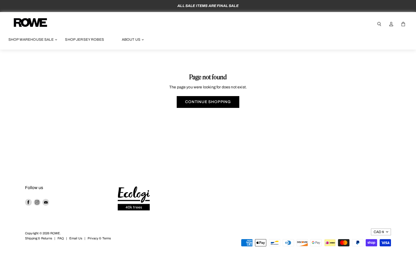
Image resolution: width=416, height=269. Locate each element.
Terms (106, 238)
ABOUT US (131, 39)
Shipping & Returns (38, 238)
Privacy (93, 238)
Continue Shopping (208, 102)
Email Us (75, 238)
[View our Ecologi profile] (134, 199)
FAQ (61, 238)
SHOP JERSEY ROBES (84, 39)
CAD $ (379, 232)
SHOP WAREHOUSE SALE (31, 39)
